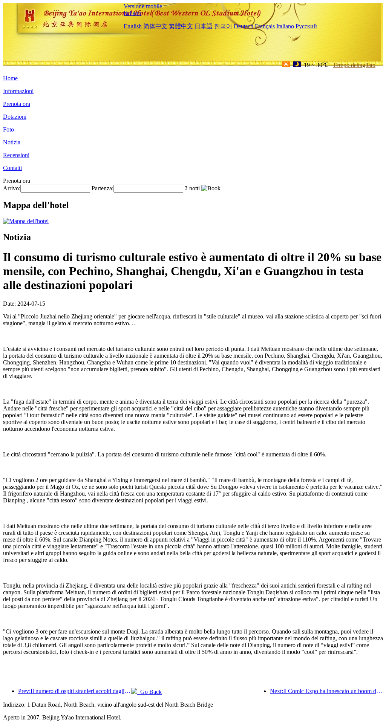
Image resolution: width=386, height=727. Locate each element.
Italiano (132, 13)
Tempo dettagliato (354, 65)
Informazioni (18, 91)
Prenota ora (16, 104)
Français (265, 26)
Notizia (11, 142)
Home (10, 78)
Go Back (149, 692)
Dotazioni (14, 116)
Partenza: (102, 188)
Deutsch (243, 26)
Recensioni (16, 155)
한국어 (223, 26)
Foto (8, 129)
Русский (306, 26)
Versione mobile (143, 6)
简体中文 (155, 26)
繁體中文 (181, 26)
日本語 (204, 26)
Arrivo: (11, 188)
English (133, 26)
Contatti (12, 168)
